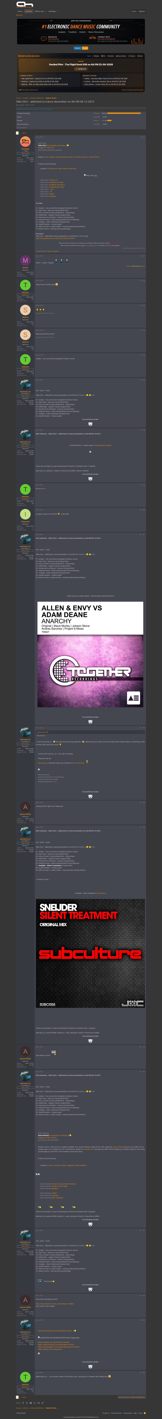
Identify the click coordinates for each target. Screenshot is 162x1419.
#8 (144, 430)
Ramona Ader (67, 157)
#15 (143, 1047)
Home (20, 11)
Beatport (49, 1188)
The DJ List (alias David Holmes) (58, 1184)
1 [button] (96, 120)
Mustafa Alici (89, 1149)
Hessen (65, 168)
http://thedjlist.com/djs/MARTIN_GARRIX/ (54, 1342)
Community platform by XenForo (81, 1417)
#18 (143, 1295)
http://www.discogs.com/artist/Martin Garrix (55, 1331)
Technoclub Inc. (82, 157)
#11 (143, 534)
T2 (74, 157)
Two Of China (94, 157)
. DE (46, 191)
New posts (19, 15)
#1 (144, 137)
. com (46, 189)
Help (135, 1413)
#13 (143, 802)
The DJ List (48, 180)
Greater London (60, 1165)
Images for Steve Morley (47, 1137)
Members (52, 11)
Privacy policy (127, 1413)
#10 (143, 510)
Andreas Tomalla (55, 157)
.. (90, 425)
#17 (143, 1230)
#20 (143, 1373)
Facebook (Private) (51, 182)
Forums (29, 11)
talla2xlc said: (41, 732)
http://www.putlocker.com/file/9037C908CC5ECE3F (55, 238)
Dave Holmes (118, 1147)
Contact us (106, 1413)
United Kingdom (80, 1165)
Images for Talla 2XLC (46, 148)
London (50, 1165)
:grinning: (81, 763)
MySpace (48, 196)
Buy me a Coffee (52, 251)
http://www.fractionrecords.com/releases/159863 (55, 1304)
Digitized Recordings (103, 445)
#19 (143, 1320)
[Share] (141, 137)
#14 (143, 827)
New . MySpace (51, 1198)
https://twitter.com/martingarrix (50, 1349)
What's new (39, 11)
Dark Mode (21, 1413)
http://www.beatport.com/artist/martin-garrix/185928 (58, 1347)
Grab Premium (42, 251)
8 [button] (96, 113)
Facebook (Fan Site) (52, 187)
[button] (45, 11)
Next (24, 133)
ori (47, 763)
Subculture (101, 893)
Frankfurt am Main (55, 168)
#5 (144, 330)
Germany (72, 168)
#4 (144, 306)
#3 (144, 281)
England (70, 1165)
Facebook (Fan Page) (53, 1186)
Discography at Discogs (56, 145)
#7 (144, 380)
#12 (143, 728)
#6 (144, 355)
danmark (41, 763)
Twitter (47, 194)
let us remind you (92, 245)
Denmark (54, 781)
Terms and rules (116, 1413)
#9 (144, 485)
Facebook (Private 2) (52, 185)
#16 (143, 1072)
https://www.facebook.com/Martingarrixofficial (56, 1344)
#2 (144, 256)
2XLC (46, 157)
